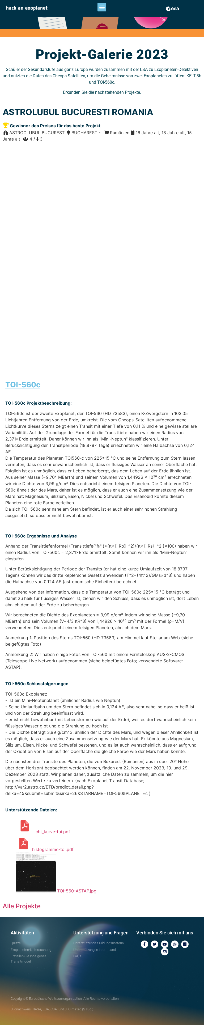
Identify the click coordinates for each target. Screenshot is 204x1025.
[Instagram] (174, 944)
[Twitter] (154, 944)
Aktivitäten (22, 932)
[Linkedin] (185, 944)
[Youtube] (164, 944)
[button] (101, 7)
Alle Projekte (22, 906)
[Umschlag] (164, 951)
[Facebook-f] (144, 944)
